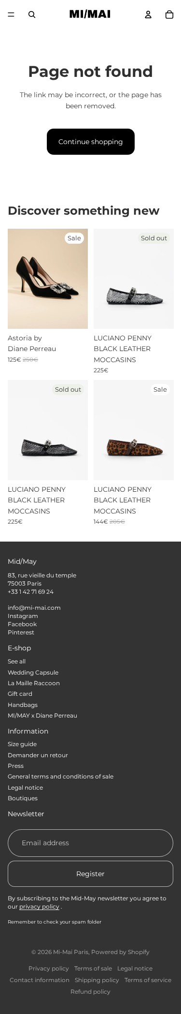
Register (90, 873)
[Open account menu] (148, 14)
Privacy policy (48, 968)
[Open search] (31, 14)
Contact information (40, 980)
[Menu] (11, 14)
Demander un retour (38, 755)
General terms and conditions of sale (60, 776)
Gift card (20, 693)
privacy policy (39, 906)
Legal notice (25, 787)
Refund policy (90, 991)
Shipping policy (97, 980)
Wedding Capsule (33, 672)
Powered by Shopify (120, 951)
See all (17, 661)
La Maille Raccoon (34, 683)
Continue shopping (90, 141)
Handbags (23, 704)
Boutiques (23, 798)
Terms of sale (93, 968)
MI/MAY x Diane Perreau (42, 715)
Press (16, 765)
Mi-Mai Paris (70, 951)
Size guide (22, 744)
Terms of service (148, 980)
